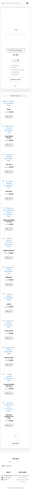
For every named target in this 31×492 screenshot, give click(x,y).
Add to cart (9, 116)
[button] (27, 3)
